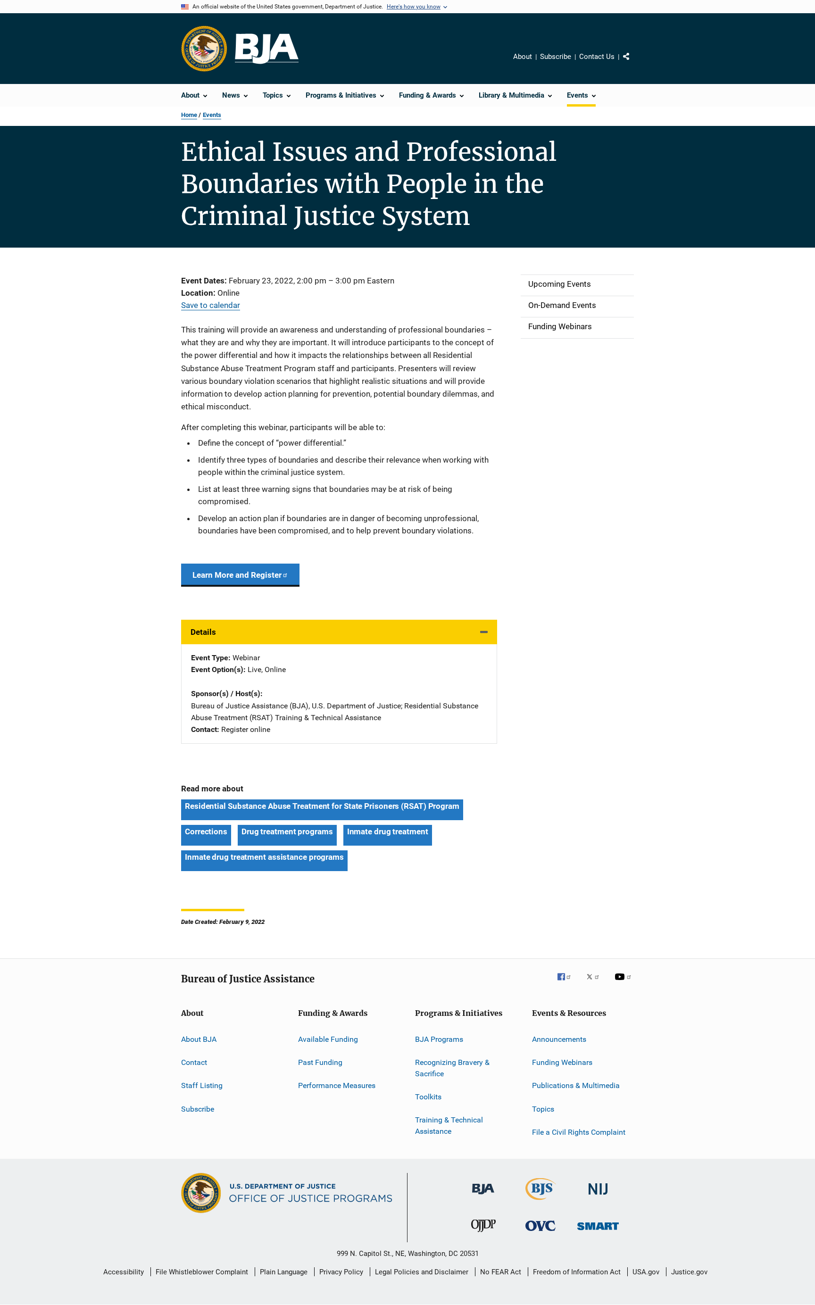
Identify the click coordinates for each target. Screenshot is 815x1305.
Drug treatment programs (287, 831)
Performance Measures (336, 1085)
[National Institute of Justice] (598, 1196)
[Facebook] (567, 983)
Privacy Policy (341, 1272)
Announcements (559, 1038)
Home (189, 114)
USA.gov (645, 1272)
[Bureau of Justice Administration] (483, 1196)
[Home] (267, 49)
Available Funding (328, 1038)
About (522, 56)
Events (212, 114)
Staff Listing (202, 1085)
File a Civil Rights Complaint (578, 1132)
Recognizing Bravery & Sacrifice (452, 1068)
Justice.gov (689, 1272)
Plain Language (284, 1272)
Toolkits (428, 1096)
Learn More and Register (237, 575)
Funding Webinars (562, 1062)
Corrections (206, 831)
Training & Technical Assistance (449, 1125)
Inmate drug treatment (387, 831)
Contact (194, 1062)
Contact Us (597, 56)
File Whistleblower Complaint (202, 1272)
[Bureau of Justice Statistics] (540, 1201)
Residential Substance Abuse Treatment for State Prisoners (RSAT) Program (322, 806)
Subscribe (555, 56)
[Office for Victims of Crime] (540, 1232)
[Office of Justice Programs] (204, 48)
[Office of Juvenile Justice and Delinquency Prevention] (483, 1234)
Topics (543, 1108)
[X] (596, 983)
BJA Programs (439, 1038)
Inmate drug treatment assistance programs (264, 857)
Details (203, 632)
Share (633, 63)
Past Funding (320, 1062)
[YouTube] (624, 983)
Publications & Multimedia (576, 1085)
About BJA (198, 1038)
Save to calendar (210, 305)
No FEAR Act (500, 1272)
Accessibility (123, 1272)
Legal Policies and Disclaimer (421, 1272)
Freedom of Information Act (577, 1272)
